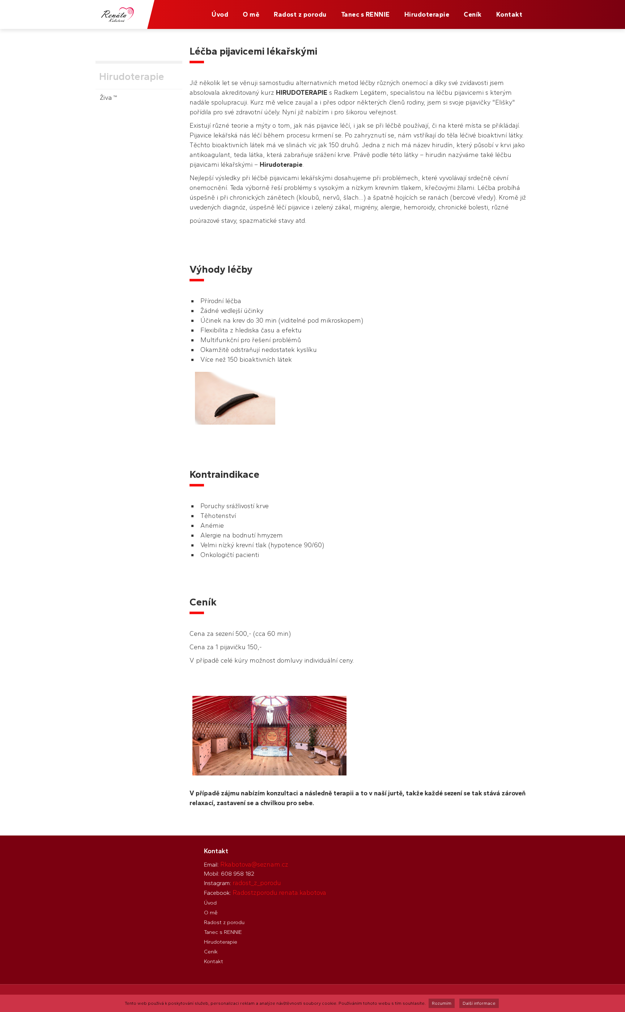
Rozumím (441, 1003)
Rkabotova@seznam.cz (254, 864)
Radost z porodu (300, 14)
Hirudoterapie (427, 14)
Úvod (220, 14)
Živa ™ (108, 98)
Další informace (479, 1003)
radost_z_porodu (257, 883)
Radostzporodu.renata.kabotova (279, 893)
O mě (251, 14)
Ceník (473, 14)
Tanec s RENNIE (365, 14)
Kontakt (509, 14)
